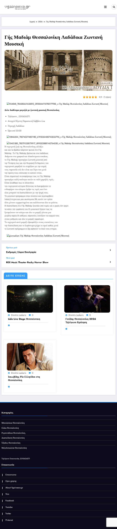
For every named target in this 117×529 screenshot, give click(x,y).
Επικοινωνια (10, 474)
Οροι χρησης (11, 481)
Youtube (8, 507)
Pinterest (9, 520)
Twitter (8, 513)
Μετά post (10, 258)
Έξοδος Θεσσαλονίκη (11, 442)
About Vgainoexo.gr (14, 487)
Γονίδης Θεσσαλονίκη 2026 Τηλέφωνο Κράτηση (81, 320)
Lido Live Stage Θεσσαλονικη (24, 319)
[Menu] (105, 7)
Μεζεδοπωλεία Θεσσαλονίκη (14, 447)
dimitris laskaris (18, 315)
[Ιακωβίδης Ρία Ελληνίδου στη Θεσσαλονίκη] (30, 356)
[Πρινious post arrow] (110, 250)
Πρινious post (11, 248)
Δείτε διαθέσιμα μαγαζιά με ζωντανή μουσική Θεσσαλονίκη (32, 110)
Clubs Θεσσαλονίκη (10, 428)
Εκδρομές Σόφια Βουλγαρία (21, 252)
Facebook (9, 500)
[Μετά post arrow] (110, 262)
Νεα (7, 494)
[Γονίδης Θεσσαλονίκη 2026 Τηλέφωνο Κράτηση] (87, 298)
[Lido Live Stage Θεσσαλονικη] (30, 298)
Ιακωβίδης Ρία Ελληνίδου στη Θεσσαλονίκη (24, 378)
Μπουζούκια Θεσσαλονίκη (13, 422)
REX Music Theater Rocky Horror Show (27, 262)
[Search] (114, 6)
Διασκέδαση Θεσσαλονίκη (13, 437)
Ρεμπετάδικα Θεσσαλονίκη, (14, 433)
